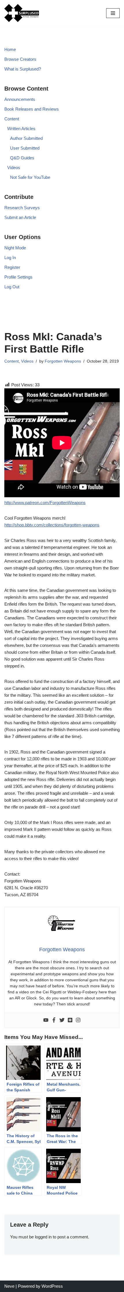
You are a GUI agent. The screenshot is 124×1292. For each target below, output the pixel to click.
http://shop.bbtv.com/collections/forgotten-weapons (51, 524)
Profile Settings (18, 277)
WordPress (52, 1286)
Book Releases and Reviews (31, 109)
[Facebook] (54, 1020)
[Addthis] (70, 1020)
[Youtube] (45, 1020)
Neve (9, 1286)
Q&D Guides (22, 157)
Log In (10, 257)
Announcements (19, 99)
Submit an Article (20, 217)
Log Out (11, 286)
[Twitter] (62, 1020)
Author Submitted (26, 138)
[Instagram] (78, 1020)
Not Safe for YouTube (30, 177)
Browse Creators (20, 59)
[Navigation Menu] (113, 13)
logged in (43, 1236)
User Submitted (25, 148)
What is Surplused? (22, 68)
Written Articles (21, 128)
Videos (13, 167)
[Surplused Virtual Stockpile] (21, 13)
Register (12, 267)
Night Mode (15, 247)
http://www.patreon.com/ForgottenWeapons (45, 502)
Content (11, 118)
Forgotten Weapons (63, 361)
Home (10, 49)
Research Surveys (22, 207)
